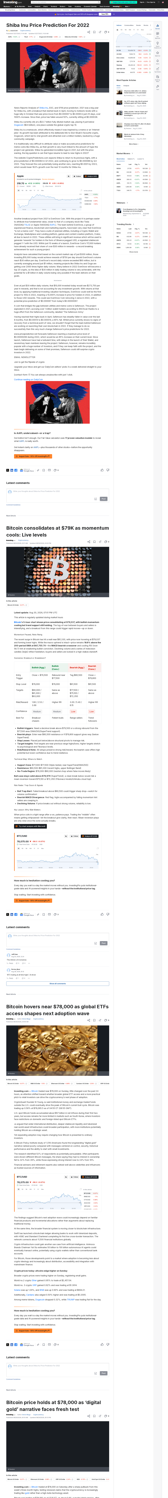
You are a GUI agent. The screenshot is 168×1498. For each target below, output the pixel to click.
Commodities (32, 10)
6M (30, 190)
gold (27, 1493)
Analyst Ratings (142, 10)
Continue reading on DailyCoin (28, 379)
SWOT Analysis (130, 10)
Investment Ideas (118, 10)
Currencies (22, 10)
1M (26, 190)
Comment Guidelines (13, 505)
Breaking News (10, 10)
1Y (34, 190)
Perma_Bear (15, 969)
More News (133, 144)
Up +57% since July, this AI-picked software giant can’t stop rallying (136, 102)
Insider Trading (87, 10)
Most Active (121, 159)
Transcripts (152, 10)
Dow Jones (120, 58)
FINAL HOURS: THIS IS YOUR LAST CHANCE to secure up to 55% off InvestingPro (136, 113)
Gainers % (131, 159)
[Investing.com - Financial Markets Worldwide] (13, 2)
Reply (11, 963)
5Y (38, 190)
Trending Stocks (124, 224)
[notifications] (158, 2)
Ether (34, 1280)
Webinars (121, 203)
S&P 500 (119, 61)
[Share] (88, 32)
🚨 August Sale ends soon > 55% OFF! (123, 2)
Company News (99, 10)
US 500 (119, 54)
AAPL (52, 225)
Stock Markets (42, 10)
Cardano (30, 1295)
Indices (119, 25)
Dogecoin (18, 125)
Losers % (140, 159)
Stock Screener (105, 6)
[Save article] (94, 32)
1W (22, 190)
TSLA (27, 225)
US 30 (119, 50)
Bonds (138, 25)
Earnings (108, 10)
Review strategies (48, 179)
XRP (34, 1285)
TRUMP (71, 1299)
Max (42, 190)
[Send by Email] (49, 470)
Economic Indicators (55, 10)
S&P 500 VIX (121, 69)
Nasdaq (119, 65)
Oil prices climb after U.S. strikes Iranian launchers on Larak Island (135, 92)
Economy (66, 10)
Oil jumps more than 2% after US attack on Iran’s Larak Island (137, 125)
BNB (42, 1290)
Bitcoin (17, 622)
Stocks (146, 25)
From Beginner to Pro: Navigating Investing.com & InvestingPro (134, 210)
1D (18, 190)
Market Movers (123, 153)
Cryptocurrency (75, 10)
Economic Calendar (90, 6)
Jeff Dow (14, 954)
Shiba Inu (43, 108)
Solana (17, 1290)
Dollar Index (121, 72)
